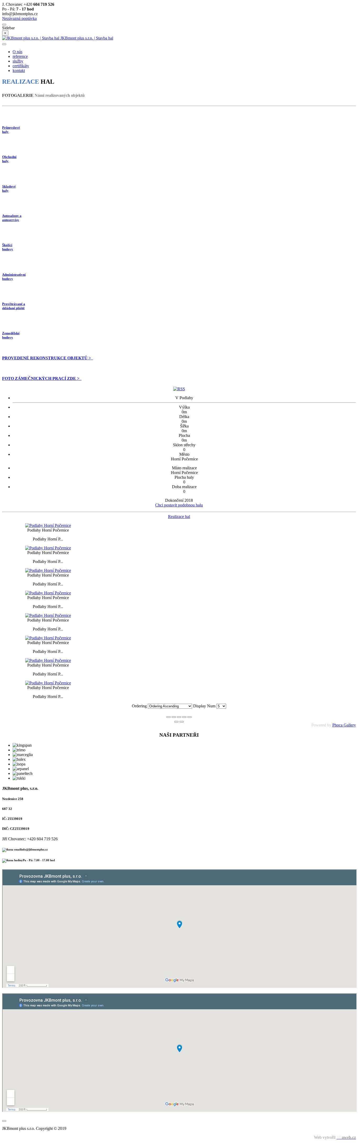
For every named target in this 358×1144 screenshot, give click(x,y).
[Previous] (176, 722)
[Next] (182, 722)
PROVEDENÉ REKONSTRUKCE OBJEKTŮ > (47, 358)
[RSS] (179, 389)
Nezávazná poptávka (19, 18)
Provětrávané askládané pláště (13, 306)
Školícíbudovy (7, 247)
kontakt (19, 70)
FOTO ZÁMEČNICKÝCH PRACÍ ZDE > (42, 378)
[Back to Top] (4, 1121)
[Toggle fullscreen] (179, 717)
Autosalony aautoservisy (11, 218)
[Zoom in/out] (184, 717)
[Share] (174, 717)
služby (18, 61)
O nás (17, 51)
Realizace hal (179, 516)
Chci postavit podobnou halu (179, 505)
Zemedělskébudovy (11, 335)
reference (20, 56)
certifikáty (21, 66)
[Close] (168, 717)
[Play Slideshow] (189, 717)
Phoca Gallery (344, 725)
